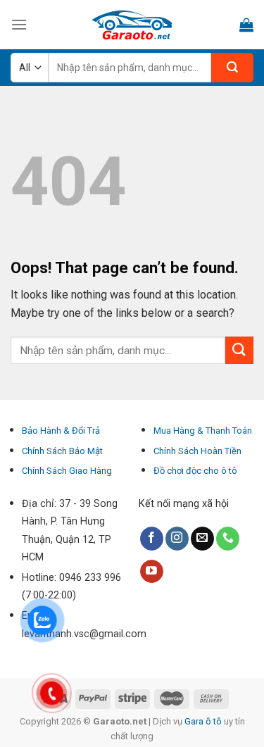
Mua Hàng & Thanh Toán (202, 430)
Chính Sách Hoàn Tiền (197, 451)
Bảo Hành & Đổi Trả (61, 430)
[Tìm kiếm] (232, 67)
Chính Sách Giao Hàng (67, 470)
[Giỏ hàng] (246, 24)
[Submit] (239, 350)
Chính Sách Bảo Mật (62, 451)
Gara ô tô (204, 721)
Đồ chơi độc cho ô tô (195, 470)
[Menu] (19, 24)
